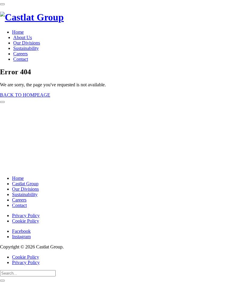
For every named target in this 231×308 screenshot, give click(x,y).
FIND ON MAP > (20, 167)
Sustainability (26, 48)
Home (18, 32)
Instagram (21, 236)
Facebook (21, 231)
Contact (20, 59)
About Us (22, 37)
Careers (20, 53)
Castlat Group (25, 183)
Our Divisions (26, 42)
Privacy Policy (26, 215)
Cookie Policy (25, 220)
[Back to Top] (2, 102)
